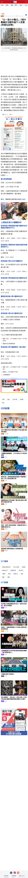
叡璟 (9, 573)
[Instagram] (14, 873)
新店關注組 (13, 570)
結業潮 (23, 567)
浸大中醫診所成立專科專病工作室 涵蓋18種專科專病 (14, 431)
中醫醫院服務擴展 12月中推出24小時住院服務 (14, 454)
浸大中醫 (15, 399)
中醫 (3, 399)
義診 (9, 399)
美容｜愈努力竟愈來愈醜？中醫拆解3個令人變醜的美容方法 (14, 526)
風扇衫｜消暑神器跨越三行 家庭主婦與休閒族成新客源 (14, 628)
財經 (3, 631)
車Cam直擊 (16, 567)
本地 (3, 457)
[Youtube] (18, 873)
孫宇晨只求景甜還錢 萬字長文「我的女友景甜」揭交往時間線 (14, 604)
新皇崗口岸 (4, 570)
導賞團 (21, 399)
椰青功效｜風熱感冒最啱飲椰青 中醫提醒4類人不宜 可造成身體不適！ (13, 477)
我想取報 (14, 875)
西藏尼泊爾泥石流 (6, 567)
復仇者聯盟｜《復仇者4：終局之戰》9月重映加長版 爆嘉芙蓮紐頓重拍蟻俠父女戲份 (14, 698)
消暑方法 (16, 573)
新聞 (3, 676)
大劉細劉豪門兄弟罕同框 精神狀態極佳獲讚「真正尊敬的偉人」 (14, 651)
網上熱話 (21, 570)
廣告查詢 (6, 875)
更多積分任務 (22, 863)
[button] (2, 2)
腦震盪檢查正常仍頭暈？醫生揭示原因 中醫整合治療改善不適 (14, 501)
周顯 (9, 577)
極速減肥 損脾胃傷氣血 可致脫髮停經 (12, 548)
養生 (3, 402)
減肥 (3, 577)
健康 (2, 16)
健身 (22, 573)
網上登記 (22, 199)
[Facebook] (11, 873)
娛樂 (3, 607)
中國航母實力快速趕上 (7, 674)
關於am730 (21, 875)
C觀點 (3, 573)
